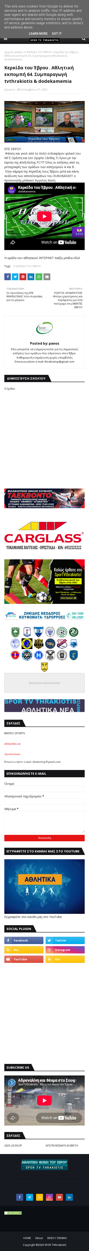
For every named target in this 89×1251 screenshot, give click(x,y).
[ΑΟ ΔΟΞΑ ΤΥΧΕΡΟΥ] (50, 659)
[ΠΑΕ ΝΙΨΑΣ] (44, 671)
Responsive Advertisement (44, 683)
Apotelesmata (12, 754)
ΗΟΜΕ (27, 1238)
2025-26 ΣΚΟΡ (13, 1145)
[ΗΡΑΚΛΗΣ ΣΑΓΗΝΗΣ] (38, 659)
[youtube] (23, 959)
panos (11, 89)
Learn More (38, 33)
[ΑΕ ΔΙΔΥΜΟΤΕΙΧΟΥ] (15, 636)
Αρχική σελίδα (13, 52)
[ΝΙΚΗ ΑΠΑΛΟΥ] (15, 659)
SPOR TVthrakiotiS (55, 1245)
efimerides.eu (12, 744)
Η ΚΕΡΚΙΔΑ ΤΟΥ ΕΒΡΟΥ (38, 52)
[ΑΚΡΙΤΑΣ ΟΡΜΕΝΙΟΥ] (27, 659)
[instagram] (65, 949)
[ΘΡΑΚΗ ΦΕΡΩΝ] (38, 648)
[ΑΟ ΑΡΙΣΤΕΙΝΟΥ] (62, 659)
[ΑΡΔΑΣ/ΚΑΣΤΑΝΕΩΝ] (62, 636)
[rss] (23, 949)
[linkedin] (69, 1197)
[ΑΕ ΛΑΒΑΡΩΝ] (73, 648)
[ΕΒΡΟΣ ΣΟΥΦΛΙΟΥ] (50, 636)
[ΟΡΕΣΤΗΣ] (15, 648)
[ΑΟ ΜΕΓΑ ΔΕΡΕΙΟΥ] (73, 636)
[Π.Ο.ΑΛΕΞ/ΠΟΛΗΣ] (27, 636)
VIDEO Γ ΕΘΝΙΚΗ (57, 1238)
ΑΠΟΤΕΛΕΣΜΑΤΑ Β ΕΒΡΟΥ (62, 1145)
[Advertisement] (44, 1013)
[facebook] (23, 940)
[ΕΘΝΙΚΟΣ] (38, 636)
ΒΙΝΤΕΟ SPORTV (14, 733)
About (39, 1238)
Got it (57, 33)
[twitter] (65, 940)
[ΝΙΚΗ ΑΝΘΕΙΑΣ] (50, 648)
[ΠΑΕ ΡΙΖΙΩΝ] (73, 659)
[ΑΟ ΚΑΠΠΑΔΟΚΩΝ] (27, 648)
